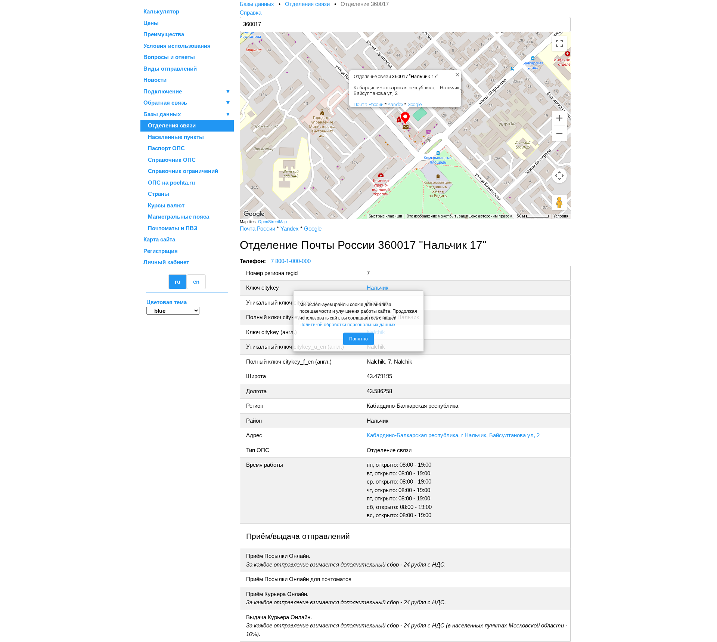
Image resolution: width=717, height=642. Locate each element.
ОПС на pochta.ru (169, 182)
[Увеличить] (559, 118)
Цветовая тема (166, 302)
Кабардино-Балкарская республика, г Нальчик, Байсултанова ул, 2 (453, 435)
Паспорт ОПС (164, 148)
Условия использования (177, 46)
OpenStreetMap (272, 221)
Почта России (369, 104)
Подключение (187, 91)
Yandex (395, 104)
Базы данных (162, 114)
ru (177, 281)
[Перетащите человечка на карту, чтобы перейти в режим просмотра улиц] (559, 202)
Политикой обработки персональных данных (347, 324)
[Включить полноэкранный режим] (559, 43)
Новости (155, 80)
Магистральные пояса (176, 216)
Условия (560, 216)
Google (414, 104)
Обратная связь (187, 102)
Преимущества (163, 34)
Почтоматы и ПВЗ (170, 228)
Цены (151, 23)
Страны (156, 194)
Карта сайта (159, 239)
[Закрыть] (456, 73)
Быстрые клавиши (385, 216)
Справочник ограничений (180, 171)
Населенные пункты (173, 137)
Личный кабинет (166, 262)
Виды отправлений (170, 68)
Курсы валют (163, 205)
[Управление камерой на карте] (559, 175)
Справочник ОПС (169, 160)
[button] (405, 118)
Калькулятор (161, 11)
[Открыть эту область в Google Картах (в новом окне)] (254, 214)
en (196, 281)
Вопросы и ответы (169, 57)
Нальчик (377, 287)
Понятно (358, 339)
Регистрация (160, 251)
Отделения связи (169, 125)
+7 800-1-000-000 (289, 261)
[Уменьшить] (559, 133)
